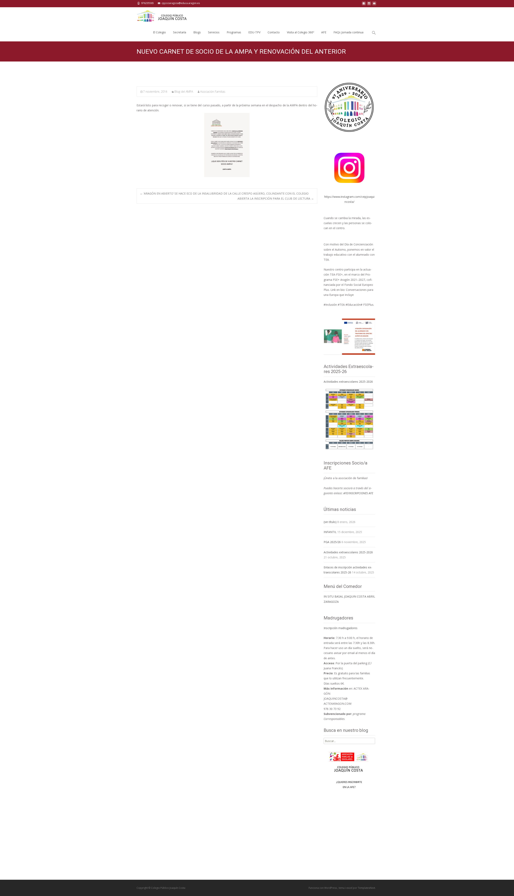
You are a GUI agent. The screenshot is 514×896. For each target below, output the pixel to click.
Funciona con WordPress (323, 888)
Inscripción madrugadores (340, 628)
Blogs (197, 32)
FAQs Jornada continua (348, 32)
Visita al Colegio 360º (300, 32)
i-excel (349, 888)
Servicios (213, 32)
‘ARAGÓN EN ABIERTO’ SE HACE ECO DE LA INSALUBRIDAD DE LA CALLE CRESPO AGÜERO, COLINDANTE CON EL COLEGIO (224, 193)
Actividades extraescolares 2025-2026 (348, 381)
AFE (323, 32)
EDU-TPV (254, 32)
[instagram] (369, 4)
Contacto (274, 32)
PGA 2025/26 (332, 542)
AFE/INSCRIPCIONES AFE (358, 493)
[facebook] (364, 4)
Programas (234, 32)
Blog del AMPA (183, 91)
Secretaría (179, 32)
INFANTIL (330, 532)
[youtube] (374, 4)
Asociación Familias (212, 91)
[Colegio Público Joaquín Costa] (161, 15)
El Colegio (159, 32)
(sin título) (330, 522)
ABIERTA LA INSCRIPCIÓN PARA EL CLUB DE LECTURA (276, 198)
